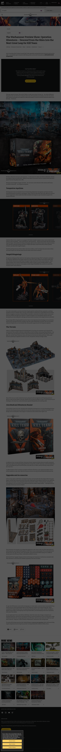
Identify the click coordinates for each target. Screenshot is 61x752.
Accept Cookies (12, 740)
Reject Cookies (12, 744)
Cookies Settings (12, 747)
